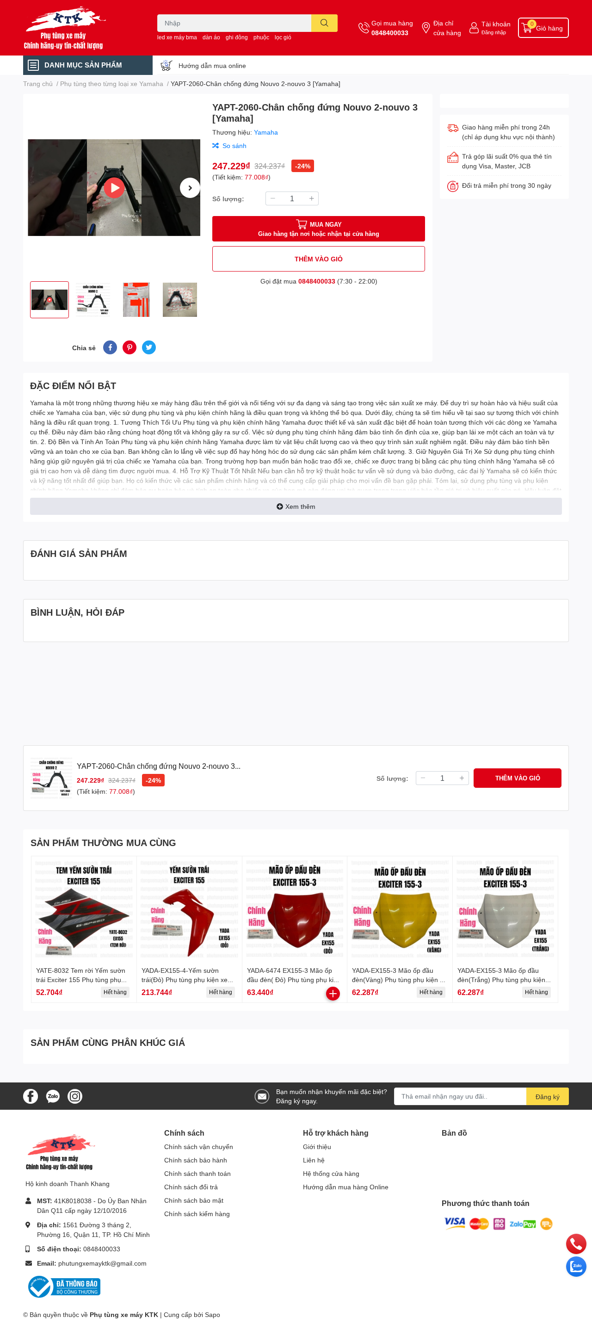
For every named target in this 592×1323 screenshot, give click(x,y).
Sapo (212, 1314)
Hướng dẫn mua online (212, 65)
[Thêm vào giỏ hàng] (333, 994)
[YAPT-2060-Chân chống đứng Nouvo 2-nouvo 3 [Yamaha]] (114, 187)
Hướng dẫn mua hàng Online (345, 1187)
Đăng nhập (493, 32)
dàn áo (211, 37)
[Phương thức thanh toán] (498, 1223)
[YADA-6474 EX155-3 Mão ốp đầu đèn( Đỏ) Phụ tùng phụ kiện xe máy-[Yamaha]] (295, 909)
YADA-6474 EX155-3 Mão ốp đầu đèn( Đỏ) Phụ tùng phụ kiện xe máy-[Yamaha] (294, 979)
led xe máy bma (177, 37)
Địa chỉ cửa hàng (447, 28)
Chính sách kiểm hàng (197, 1214)
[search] (324, 23)
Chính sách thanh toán (197, 1173)
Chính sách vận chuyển (198, 1146)
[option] (114, 187)
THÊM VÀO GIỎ (319, 259)
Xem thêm (300, 506)
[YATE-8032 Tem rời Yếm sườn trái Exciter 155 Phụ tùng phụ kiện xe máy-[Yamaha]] (84, 909)
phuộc (261, 37)
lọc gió (283, 37)
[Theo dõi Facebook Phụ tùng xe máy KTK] (30, 1095)
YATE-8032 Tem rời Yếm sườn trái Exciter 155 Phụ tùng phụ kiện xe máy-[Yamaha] (80, 979)
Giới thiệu (317, 1146)
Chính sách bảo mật (193, 1200)
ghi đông (237, 37)
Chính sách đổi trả (191, 1187)
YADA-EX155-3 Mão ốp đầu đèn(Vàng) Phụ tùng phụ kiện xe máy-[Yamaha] (399, 979)
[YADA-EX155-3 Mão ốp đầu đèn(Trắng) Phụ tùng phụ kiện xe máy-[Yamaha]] (505, 909)
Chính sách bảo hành (195, 1160)
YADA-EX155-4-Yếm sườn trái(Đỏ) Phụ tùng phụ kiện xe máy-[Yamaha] (185, 979)
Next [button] (190, 188)
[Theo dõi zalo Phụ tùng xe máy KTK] (52, 1095)
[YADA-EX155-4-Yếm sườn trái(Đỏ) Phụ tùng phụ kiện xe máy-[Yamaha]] (189, 909)
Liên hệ (314, 1160)
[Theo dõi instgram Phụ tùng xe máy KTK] (75, 1095)
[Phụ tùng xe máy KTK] (80, 28)
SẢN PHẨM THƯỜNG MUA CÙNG (103, 842)
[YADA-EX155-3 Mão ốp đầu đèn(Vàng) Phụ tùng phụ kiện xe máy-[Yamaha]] (400, 909)
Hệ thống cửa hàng (331, 1173)
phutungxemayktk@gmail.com (102, 1263)
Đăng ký (548, 1096)
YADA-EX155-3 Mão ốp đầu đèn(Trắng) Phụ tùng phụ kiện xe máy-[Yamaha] (501, 979)
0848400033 (389, 33)
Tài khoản (496, 24)
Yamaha (266, 132)
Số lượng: (228, 199)
